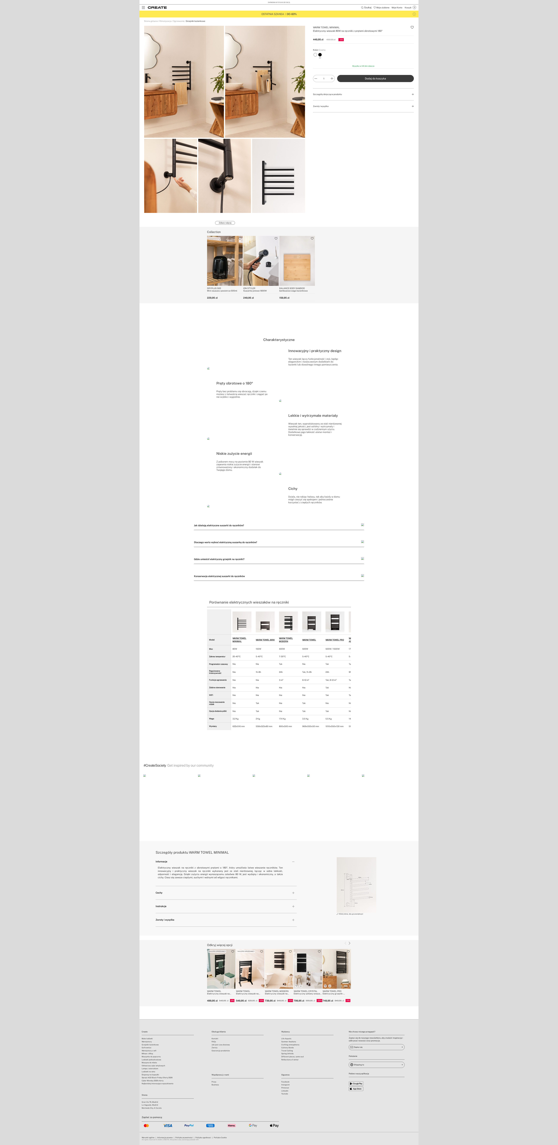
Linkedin (284, 1091)
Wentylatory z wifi (149, 1051)
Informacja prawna (165, 1138)
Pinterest (285, 1088)
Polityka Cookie (220, 1138)
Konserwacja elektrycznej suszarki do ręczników (219, 576)
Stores (144, 1095)
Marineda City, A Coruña (152, 1108)
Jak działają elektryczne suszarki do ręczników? (219, 525)
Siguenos (285, 1075)
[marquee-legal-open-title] (414, 14)
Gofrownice (146, 1048)
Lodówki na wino (148, 1072)
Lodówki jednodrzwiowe (151, 1060)
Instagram (285, 1085)
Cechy (159, 892)
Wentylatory (147, 1042)
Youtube (284, 1094)
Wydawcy (285, 1032)
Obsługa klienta (219, 1032)
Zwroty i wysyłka (165, 919)
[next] (349, 943)
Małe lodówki (147, 1039)
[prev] (345, 943)
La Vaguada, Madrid (150, 1105)
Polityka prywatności (184, 1138)
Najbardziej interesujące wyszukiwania (157, 1084)
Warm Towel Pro (335, 640)
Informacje (161, 861)
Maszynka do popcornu (151, 1057)
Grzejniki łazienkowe (195, 21)
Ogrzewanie (178, 21)
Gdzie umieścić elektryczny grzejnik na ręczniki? (219, 559)
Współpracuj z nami (220, 1075)
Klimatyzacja (165, 21)
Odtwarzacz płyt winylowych (153, 1066)
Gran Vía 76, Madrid (150, 1102)
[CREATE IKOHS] (157, 7)
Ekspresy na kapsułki (150, 1075)
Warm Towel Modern (286, 639)
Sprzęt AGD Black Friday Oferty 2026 (157, 1078)
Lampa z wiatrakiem (150, 1069)
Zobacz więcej (225, 223)
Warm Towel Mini (265, 640)
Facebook (285, 1082)
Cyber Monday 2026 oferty (152, 1081)
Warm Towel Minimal (239, 639)
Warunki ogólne (148, 1138)
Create (144, 1032)
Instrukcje (161, 906)
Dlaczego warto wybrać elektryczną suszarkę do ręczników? (225, 542)
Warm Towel (309, 640)
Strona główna (151, 21)
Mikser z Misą (147, 1054)
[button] (169, 800)
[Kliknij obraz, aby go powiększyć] (356, 885)
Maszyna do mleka (149, 1063)
